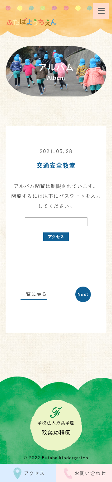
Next (82, 294)
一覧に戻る (34, 294)
